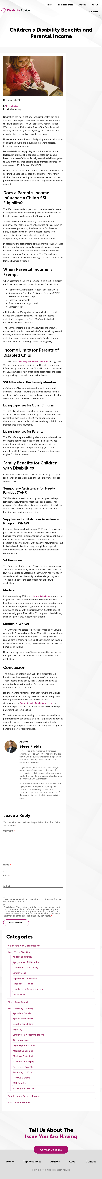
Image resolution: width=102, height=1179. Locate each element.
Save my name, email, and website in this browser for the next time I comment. (32, 900)
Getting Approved (22, 1040)
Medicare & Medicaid (23, 1056)
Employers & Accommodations (28, 1035)
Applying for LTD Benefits (26, 962)
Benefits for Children (23, 1024)
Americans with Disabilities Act (24, 945)
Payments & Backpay (23, 1061)
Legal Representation (24, 1045)
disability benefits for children (33, 361)
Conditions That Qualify (25, 967)
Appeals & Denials (22, 1013)
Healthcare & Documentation (28, 989)
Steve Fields (12, 106)
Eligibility (17, 1029)
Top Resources (65, 4)
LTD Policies (19, 994)
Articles (82, 4)
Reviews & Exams (21, 1077)
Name (7, 865)
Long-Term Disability (19, 952)
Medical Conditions (23, 1051)
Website (7, 886)
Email (6, 875)
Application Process (23, 1018)
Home (49, 4)
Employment (19, 973)
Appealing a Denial (22, 957)
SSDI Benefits (19, 1083)
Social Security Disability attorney (36, 703)
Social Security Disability (20, 1008)
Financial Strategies (23, 983)
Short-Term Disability (19, 1002)
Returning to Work (22, 1072)
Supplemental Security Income (24, 1096)
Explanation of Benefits (25, 978)
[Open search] (100, 16)
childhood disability (40, 596)
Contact (93, 11)
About (95, 4)
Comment (9, 831)
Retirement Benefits (23, 1067)
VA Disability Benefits (19, 1102)
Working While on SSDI (24, 1088)
